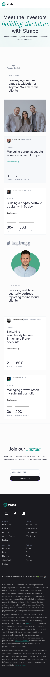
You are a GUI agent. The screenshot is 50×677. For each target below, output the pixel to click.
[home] (8, 4)
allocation (29, 623)
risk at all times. (20, 665)
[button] (45, 4)
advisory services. (22, 641)
